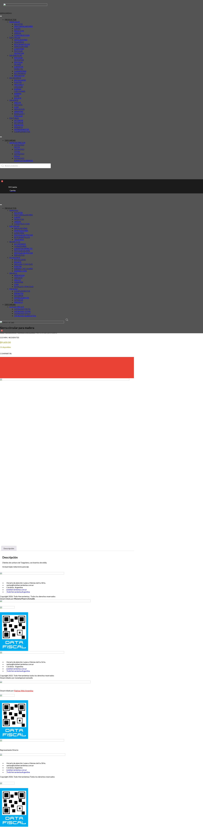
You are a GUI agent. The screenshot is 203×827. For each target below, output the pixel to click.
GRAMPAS (18, 111)
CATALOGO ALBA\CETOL (25, 316)
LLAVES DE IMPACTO (18, 67)
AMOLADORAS (20, 40)
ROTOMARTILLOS (22, 44)
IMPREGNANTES (21, 129)
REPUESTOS (19, 75)
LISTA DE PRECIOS (17, 142)
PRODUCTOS (10, 19)
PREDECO (18, 127)
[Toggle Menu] (1, 16)
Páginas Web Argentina (23, 691)
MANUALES (14, 22)
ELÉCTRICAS (14, 37)
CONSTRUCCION (21, 35)
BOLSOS (17, 98)
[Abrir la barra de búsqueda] (67, 320)
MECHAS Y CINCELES (19, 85)
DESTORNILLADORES (23, 26)
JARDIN (17, 33)
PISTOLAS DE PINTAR (19, 52)
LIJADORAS (19, 49)
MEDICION (19, 31)
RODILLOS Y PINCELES (19, 114)
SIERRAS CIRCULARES (19, 90)
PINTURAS (14, 118)
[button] (6, 13)
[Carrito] (1, 183)
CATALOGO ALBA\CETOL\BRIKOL (23, 159)
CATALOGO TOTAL (19, 150)
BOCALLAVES (20, 80)
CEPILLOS (18, 105)
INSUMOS (13, 100)
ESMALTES (18, 125)
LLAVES (17, 28)
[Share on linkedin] (67, 370)
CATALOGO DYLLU (19, 155)
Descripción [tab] (9, 548)
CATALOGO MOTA (19, 146)
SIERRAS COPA (17, 94)
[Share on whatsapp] (67, 375)
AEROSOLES (19, 109)
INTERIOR (18, 120)
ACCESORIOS (20, 73)
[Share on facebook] (67, 359)
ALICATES (18, 24)
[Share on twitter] (67, 365)
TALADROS (19, 42)
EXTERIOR (18, 122)
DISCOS (17, 102)
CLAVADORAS (20, 71)
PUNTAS (18, 82)
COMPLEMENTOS (22, 131)
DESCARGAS (10, 140)
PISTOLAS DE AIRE (18, 63)
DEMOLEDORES (21, 46)
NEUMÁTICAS (15, 55)
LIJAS (16, 107)
